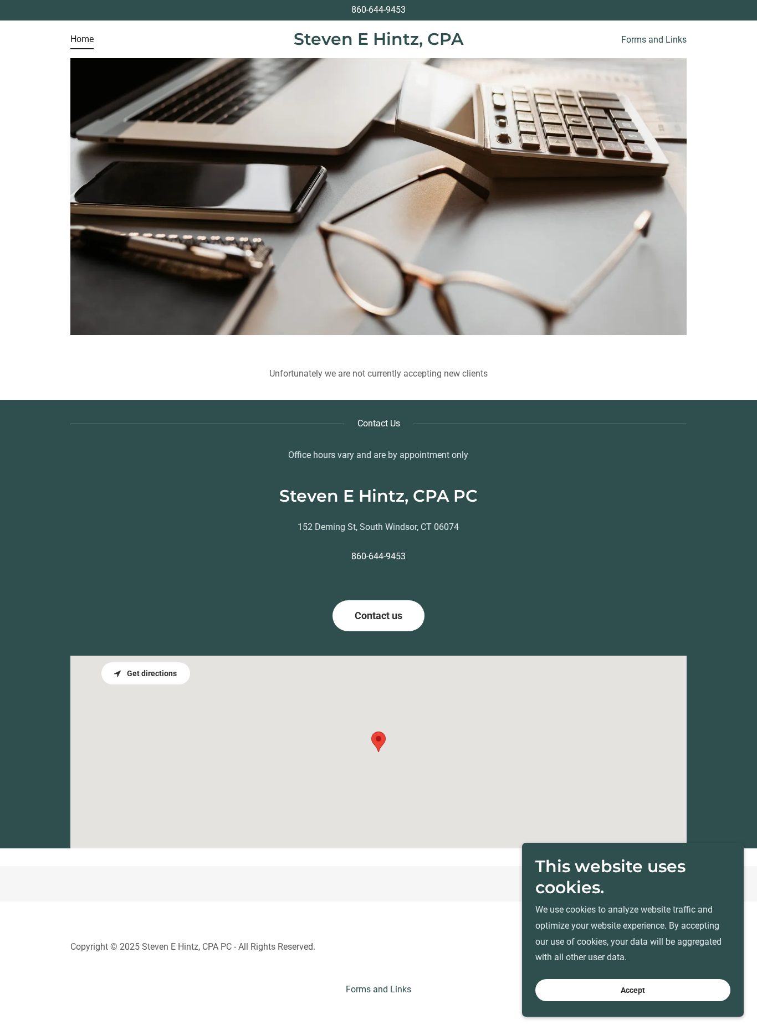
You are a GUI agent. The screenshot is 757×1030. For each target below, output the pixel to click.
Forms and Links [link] (654, 39)
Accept (633, 990)
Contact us (378, 615)
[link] (379, 42)
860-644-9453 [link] (378, 9)
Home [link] (82, 39)
